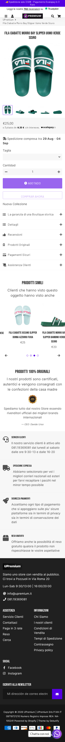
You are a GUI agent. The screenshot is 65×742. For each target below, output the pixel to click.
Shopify (32, 720)
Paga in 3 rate (12, 628)
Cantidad (9, 165)
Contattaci (10, 622)
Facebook (14, 667)
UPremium (29, 712)
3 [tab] (34, 355)
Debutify (54, 720)
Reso (6, 634)
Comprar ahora (32, 196)
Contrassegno (43, 644)
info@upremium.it (19, 593)
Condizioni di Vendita (43, 631)
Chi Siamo (41, 616)
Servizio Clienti (13, 616)
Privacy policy (43, 650)
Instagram (14, 673)
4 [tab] (38, 355)
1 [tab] (27, 355)
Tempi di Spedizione (48, 638)
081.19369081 (16, 599)
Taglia (7, 150)
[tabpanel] (17, 323)
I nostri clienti (43, 622)
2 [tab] (31, 355)
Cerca (7, 640)
